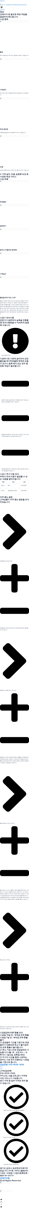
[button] (14, 7)
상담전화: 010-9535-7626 (12, 1064)
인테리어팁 (5, 1178)
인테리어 (2, 1)
